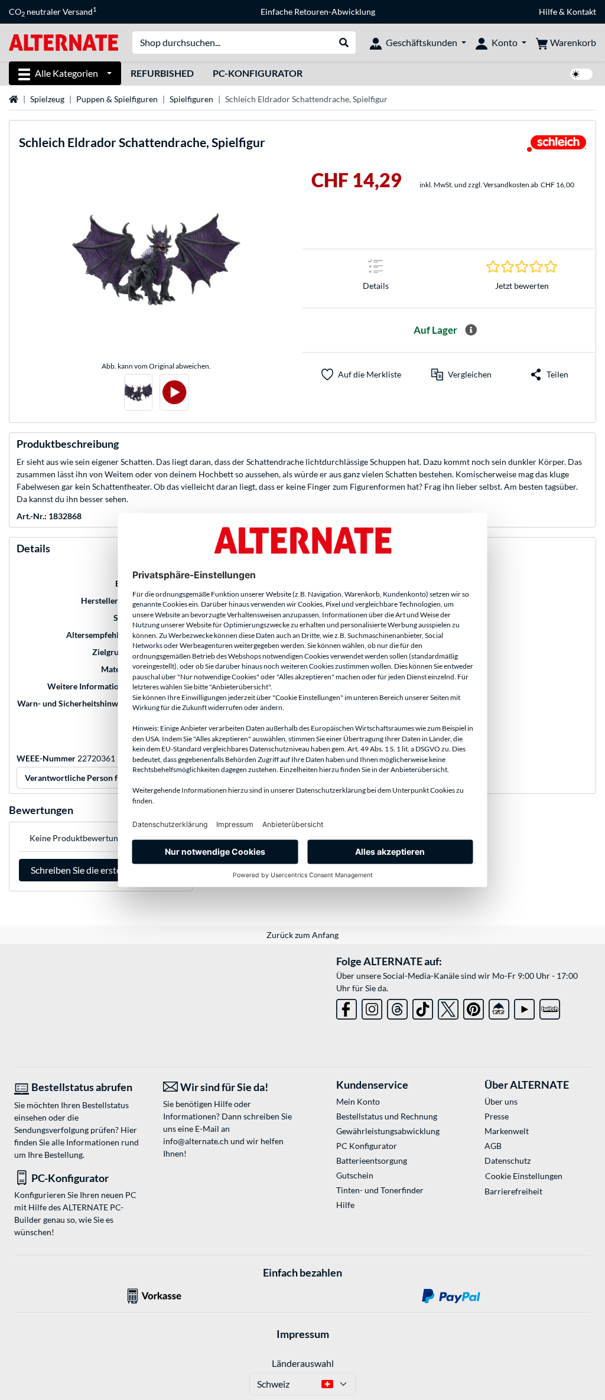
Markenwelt (506, 1131)
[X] (448, 1007)
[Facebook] (346, 1007)
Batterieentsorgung (371, 1160)
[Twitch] (549, 1007)
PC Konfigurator (366, 1146)
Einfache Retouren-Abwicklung (318, 11)
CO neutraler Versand (52, 12)
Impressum (303, 1333)
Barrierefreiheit (513, 1191)
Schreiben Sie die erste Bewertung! (101, 869)
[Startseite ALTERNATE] (63, 41)
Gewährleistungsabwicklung (388, 1131)
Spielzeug (47, 99)
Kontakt (581, 11)
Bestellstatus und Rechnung (386, 1116)
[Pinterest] (473, 1007)
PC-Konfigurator (257, 73)
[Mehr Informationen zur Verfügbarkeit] (470, 330)
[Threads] (397, 1007)
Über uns (501, 1101)
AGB (493, 1146)
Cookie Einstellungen (523, 1176)
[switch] (581, 74)
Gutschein (354, 1175)
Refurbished (162, 73)
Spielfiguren (191, 99)
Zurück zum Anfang (302, 935)
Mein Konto (358, 1101)
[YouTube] (524, 1007)
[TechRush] (499, 1007)
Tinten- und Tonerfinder (380, 1190)
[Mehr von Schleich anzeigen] (556, 147)
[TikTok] (422, 1007)
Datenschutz (507, 1160)
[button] (461, 374)
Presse (496, 1116)
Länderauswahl (303, 1363)
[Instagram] (372, 1007)
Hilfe (548, 11)
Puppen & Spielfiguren (117, 99)
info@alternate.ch (196, 1141)
